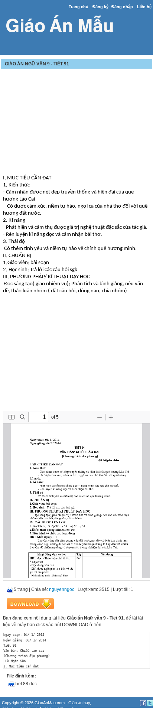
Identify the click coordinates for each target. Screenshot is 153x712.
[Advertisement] (76, 123)
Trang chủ (78, 6)
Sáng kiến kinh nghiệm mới (50, 709)
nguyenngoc (61, 589)
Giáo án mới (13, 709)
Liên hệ (144, 6)
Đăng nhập (122, 6)
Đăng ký (100, 6)
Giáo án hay (79, 702)
